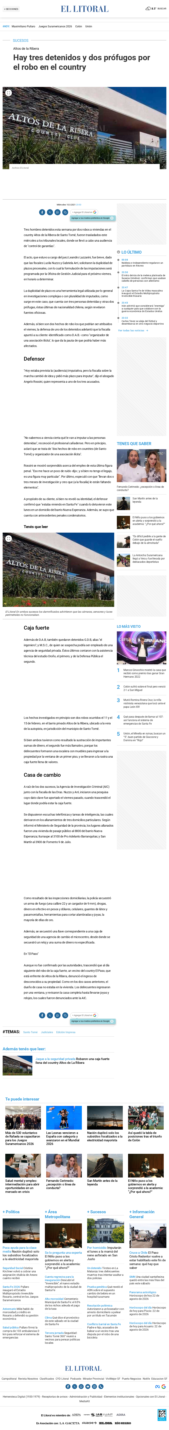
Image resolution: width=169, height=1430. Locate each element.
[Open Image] (8, 93)
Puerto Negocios (131, 1378)
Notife (146, 1378)
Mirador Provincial (93, 1378)
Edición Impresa (65, 1032)
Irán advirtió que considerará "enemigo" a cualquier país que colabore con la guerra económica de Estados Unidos (143, 307)
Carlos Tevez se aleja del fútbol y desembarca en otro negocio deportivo (143, 321)
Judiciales (47, 1032)
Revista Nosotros (28, 1378)
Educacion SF (159, 1378)
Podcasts (75, 1378)
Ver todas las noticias (131, 330)
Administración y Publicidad (85, 1396)
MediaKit (84, 1401)
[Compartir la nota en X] (50, 212)
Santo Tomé (30, 1032)
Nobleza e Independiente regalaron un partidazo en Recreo (142, 262)
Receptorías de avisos (55, 1396)
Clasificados (47, 1378)
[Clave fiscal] (162, 1420)
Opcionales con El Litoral (150, 1396)
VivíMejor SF (113, 1378)
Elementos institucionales (119, 1396)
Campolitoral (9, 1378)
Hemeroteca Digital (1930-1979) (21, 1396)
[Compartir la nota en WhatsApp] (57, 212)
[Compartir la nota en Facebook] (42, 212)
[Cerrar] (112, 218)
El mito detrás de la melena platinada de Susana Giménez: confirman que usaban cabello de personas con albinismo (144, 276)
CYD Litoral (62, 1378)
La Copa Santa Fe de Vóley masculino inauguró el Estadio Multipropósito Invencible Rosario (142, 291)
